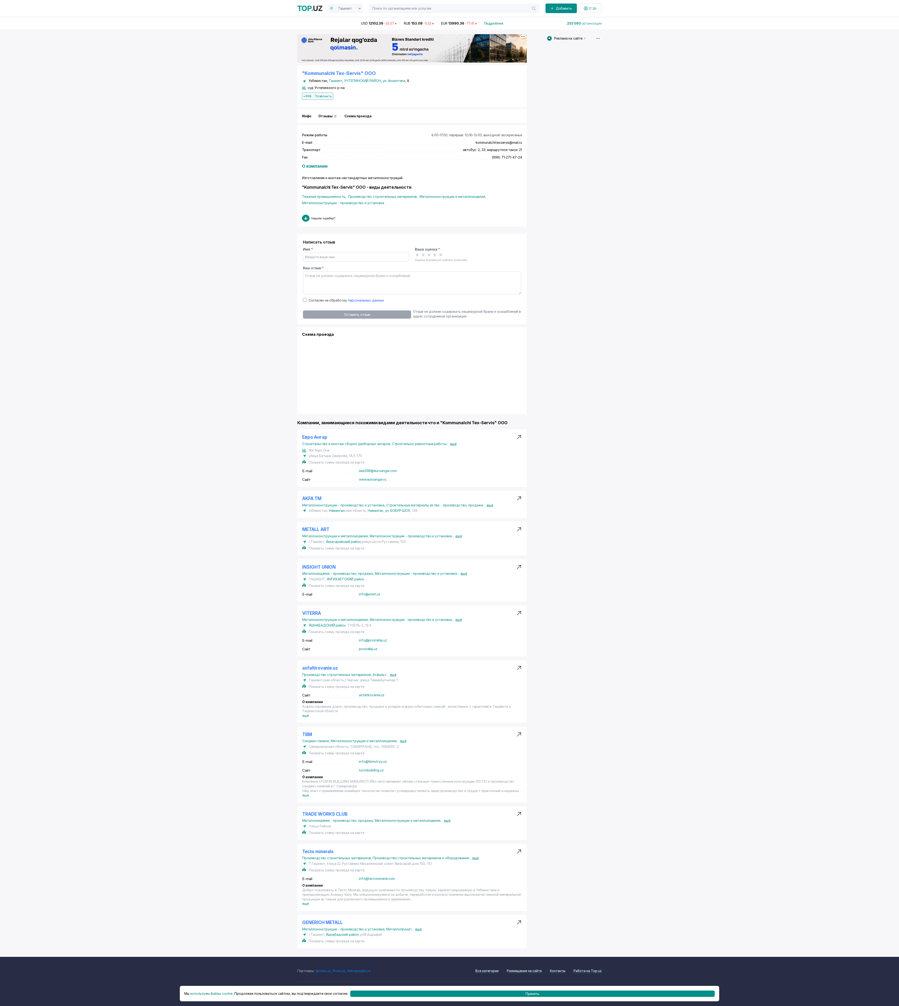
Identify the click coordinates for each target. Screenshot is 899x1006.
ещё (453, 444)
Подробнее (494, 23)
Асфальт (380, 675)
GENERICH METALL (322, 922)
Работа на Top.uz (588, 971)
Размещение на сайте (524, 971)
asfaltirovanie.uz (320, 668)
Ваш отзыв (313, 268)
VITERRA (311, 613)
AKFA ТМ (311, 498)
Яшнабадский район (342, 934)
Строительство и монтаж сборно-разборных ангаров (347, 444)
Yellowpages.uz (359, 971)
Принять (532, 993)
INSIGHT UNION (319, 567)
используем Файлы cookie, (211, 993)
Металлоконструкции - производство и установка (343, 203)
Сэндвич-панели (316, 741)
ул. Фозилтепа (394, 81)
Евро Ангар (314, 437)
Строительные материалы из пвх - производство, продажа (435, 505)
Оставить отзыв (357, 315)
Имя (308, 249)
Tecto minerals (317, 851)
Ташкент (335, 81)
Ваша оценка (427, 249)
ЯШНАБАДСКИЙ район (327, 625)
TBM (307, 734)
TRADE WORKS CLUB (324, 814)
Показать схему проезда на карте (336, 462)
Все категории (487, 971)
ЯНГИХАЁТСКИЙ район (345, 579)
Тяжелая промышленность (324, 197)
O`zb (593, 8)
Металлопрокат (400, 929)
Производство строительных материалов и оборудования (422, 858)
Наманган (336, 510)
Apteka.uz (323, 971)
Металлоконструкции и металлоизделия (453, 197)
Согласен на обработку (346, 300)
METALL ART (315, 529)
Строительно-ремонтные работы (420, 444)
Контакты (557, 971)
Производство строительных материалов (383, 197)
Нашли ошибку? (323, 218)
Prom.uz (339, 971)
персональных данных (366, 300)
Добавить (564, 8)
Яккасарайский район (343, 542)
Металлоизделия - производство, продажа (338, 573)
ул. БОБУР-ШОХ (397, 510)
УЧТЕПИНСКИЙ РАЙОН (362, 81)
